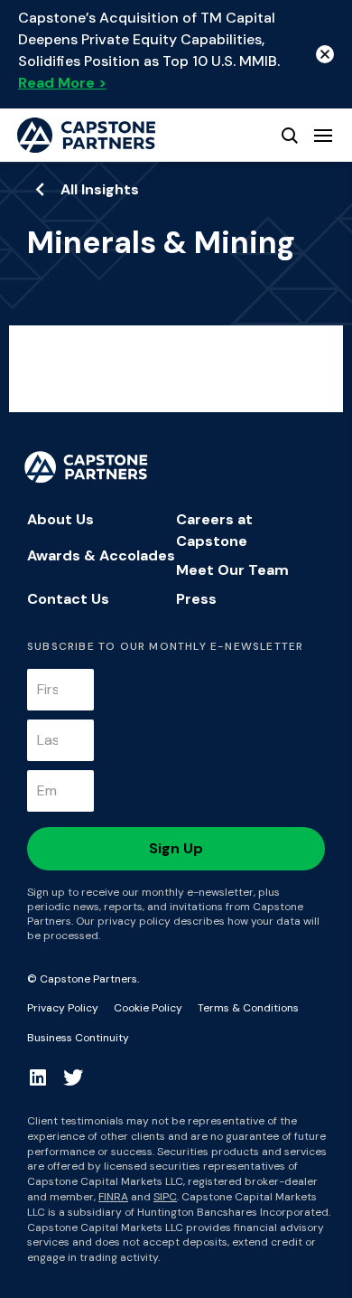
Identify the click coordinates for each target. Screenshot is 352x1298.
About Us (60, 519)
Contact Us (68, 598)
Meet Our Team (232, 569)
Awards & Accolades (101, 555)
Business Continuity (78, 1037)
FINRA (113, 1197)
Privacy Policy (62, 1008)
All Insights (99, 189)
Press (196, 598)
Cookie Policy (148, 1008)
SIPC (165, 1197)
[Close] (325, 54)
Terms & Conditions (248, 1008)
